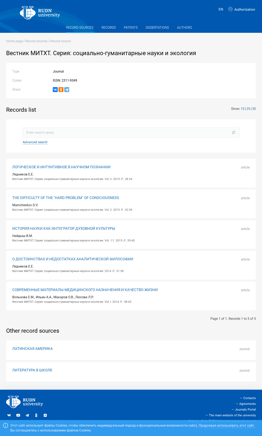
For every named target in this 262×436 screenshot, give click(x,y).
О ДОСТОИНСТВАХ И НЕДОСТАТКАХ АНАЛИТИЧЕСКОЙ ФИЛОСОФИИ (72, 259)
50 (254, 109)
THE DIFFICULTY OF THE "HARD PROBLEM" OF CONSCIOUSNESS (65, 198)
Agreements (247, 404)
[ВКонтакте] (55, 89)
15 (242, 109)
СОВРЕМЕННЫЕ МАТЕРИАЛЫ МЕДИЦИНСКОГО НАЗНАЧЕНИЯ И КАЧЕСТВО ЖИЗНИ (85, 290)
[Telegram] (66, 89)
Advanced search (35, 142)
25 (248, 109)
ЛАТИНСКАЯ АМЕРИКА (32, 349)
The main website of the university (232, 415)
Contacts (249, 398)
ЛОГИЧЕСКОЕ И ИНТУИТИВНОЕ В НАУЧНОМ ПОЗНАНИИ (61, 167)
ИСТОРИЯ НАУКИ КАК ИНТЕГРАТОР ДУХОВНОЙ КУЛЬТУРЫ (63, 229)
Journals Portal (245, 409)
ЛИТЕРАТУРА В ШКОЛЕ (32, 370)
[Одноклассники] (61, 89)
